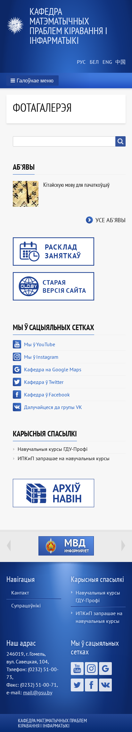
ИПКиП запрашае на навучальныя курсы (64, 458)
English (106, 62)
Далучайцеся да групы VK (53, 407)
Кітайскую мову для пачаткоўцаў (76, 184)
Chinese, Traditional (119, 62)
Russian (80, 62)
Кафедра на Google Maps (52, 369)
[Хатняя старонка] (17, 26)
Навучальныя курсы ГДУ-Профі (52, 449)
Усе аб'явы (110, 220)
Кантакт (20, 592)
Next (123, 545)
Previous (8, 545)
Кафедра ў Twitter (43, 382)
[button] (32, 80)
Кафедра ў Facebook (47, 394)
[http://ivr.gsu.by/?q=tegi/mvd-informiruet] (66, 546)
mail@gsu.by (37, 692)
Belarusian (93, 62)
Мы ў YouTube (39, 344)
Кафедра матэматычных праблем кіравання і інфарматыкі (68, 25)
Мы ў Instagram (41, 357)
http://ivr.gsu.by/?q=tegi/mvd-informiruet (66, 546)
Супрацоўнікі (26, 605)
